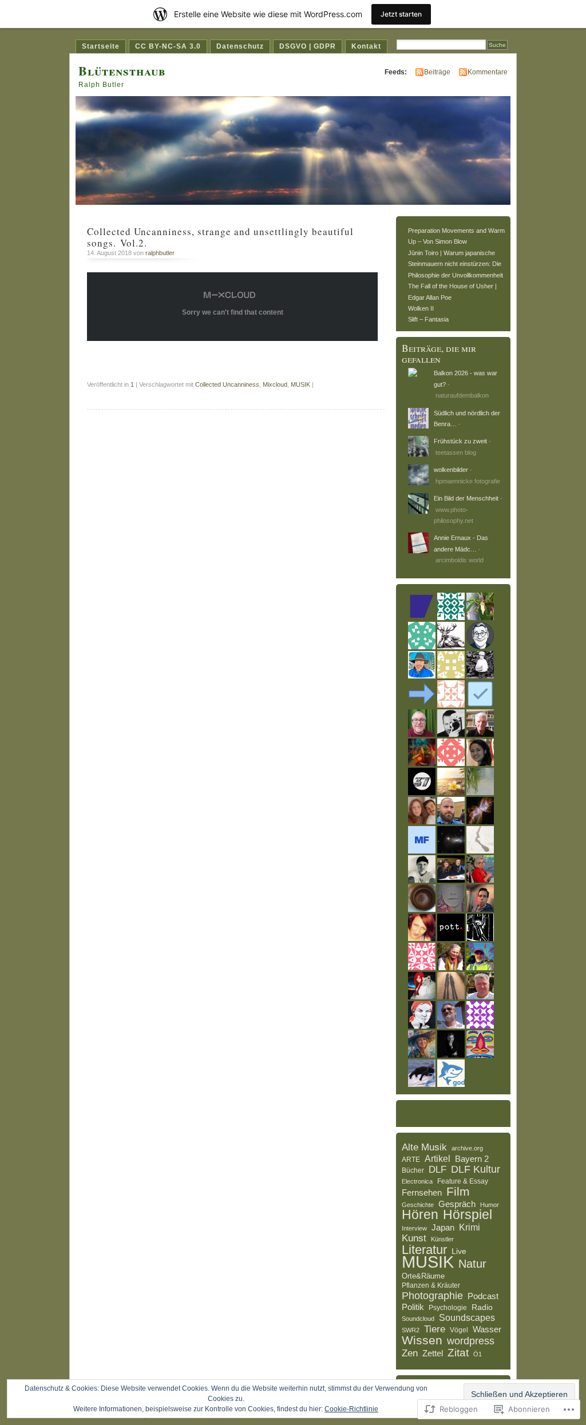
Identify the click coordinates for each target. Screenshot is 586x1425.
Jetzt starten (401, 14)
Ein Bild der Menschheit (466, 498)
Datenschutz (240, 46)
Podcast (483, 1296)
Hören (420, 1215)
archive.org (467, 1148)
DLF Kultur (475, 1170)
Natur (472, 1264)
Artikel (437, 1159)
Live (459, 1251)
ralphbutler (160, 252)
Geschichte (418, 1204)
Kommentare (488, 72)
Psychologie (448, 1308)
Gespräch (457, 1204)
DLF (437, 1169)
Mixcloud (275, 384)
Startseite (101, 46)
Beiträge (437, 72)
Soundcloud (418, 1318)
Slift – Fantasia (428, 319)
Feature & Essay (462, 1181)
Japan (442, 1227)
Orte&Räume (423, 1276)
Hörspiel (467, 1215)
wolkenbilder (451, 469)
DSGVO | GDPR (307, 46)
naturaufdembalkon (462, 395)
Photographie (432, 1296)
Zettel (432, 1353)
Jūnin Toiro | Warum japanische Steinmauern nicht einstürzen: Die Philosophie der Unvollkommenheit (455, 264)
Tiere (434, 1329)
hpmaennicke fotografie (467, 481)
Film (458, 1191)
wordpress (470, 1341)
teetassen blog (455, 452)
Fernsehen (422, 1192)
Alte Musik (424, 1147)
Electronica (417, 1181)
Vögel (459, 1330)
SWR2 (410, 1330)
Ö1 (477, 1354)
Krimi (469, 1227)
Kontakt (366, 46)
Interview (414, 1228)
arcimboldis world (459, 560)
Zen (410, 1353)
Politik (413, 1307)
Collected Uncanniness (227, 384)
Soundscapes (467, 1318)
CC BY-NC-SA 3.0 (168, 46)
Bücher (413, 1170)
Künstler (442, 1239)
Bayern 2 (472, 1159)
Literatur (424, 1250)
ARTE (411, 1160)
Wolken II (421, 308)
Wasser (487, 1329)
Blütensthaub (122, 71)
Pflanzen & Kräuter (431, 1285)
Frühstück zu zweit (460, 441)
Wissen (422, 1340)
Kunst (414, 1238)
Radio (482, 1307)
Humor (489, 1204)
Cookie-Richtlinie (351, 1409)
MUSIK (300, 384)
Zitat (458, 1353)
